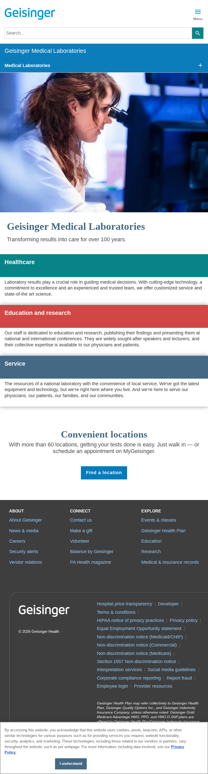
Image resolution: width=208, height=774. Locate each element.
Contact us (81, 520)
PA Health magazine (90, 562)
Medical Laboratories (27, 65)
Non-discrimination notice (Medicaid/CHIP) (140, 636)
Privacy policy (184, 620)
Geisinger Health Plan (163, 530)
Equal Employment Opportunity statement (139, 628)
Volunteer (79, 541)
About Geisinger (25, 520)
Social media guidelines (172, 669)
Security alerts (23, 551)
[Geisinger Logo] (30, 14)
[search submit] (197, 33)
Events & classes (158, 520)
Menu (197, 19)
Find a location (104, 472)
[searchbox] (98, 33)
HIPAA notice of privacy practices (130, 620)
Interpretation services (119, 669)
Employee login (112, 686)
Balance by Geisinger (91, 551)
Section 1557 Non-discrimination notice (136, 661)
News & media (24, 530)
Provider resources (153, 686)
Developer (168, 603)
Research (151, 551)
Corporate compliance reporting (129, 678)
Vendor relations (25, 562)
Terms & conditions (116, 612)
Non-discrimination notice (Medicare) (134, 653)
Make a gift (81, 530)
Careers (17, 541)
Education (151, 541)
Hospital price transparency (124, 603)
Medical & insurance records (170, 562)
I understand (71, 764)
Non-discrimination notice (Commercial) (137, 645)
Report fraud (179, 678)
